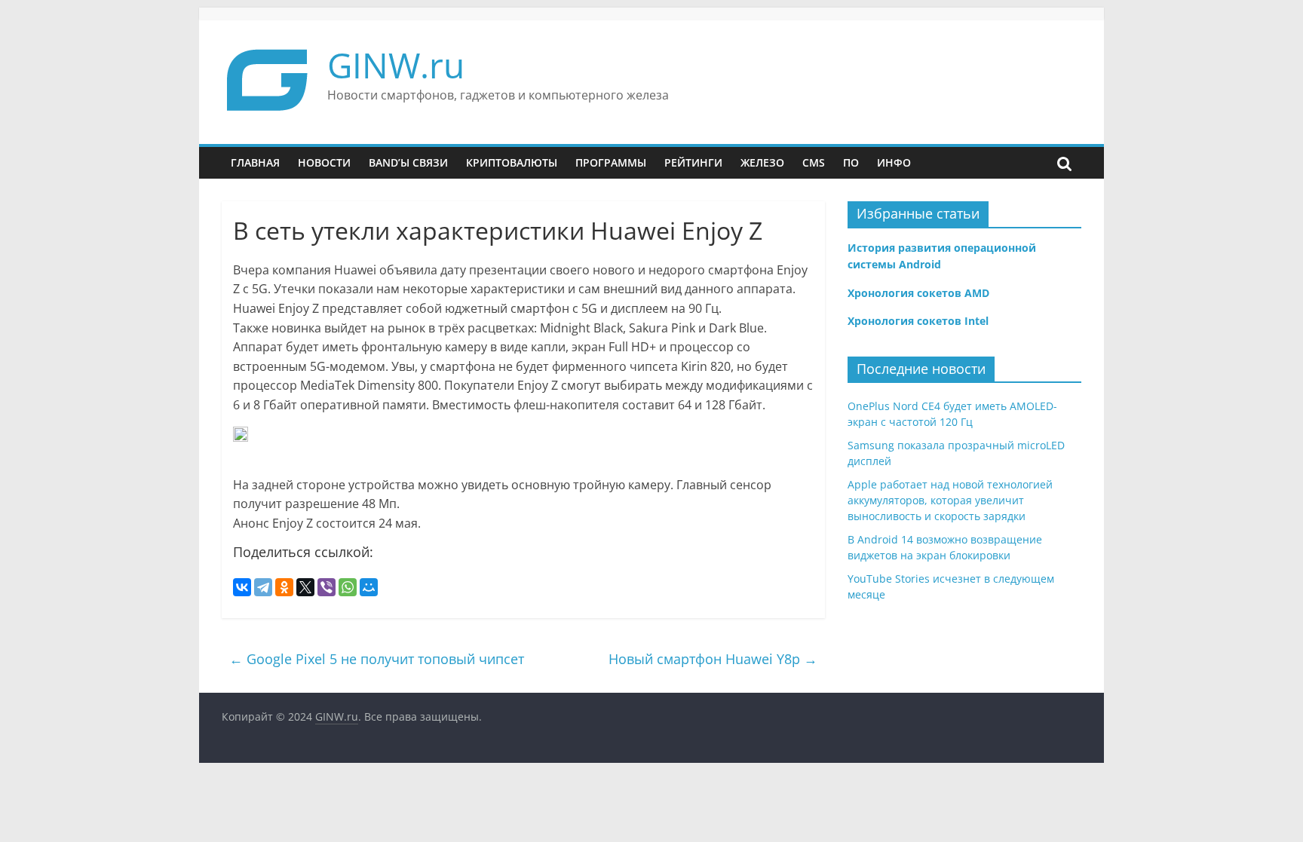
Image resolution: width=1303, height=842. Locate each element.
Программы (610, 162)
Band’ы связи (408, 162)
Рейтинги (693, 162)
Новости (324, 162)
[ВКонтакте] (242, 587)
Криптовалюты (511, 162)
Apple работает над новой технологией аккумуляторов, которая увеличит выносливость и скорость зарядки (950, 500)
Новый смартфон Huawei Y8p (713, 659)
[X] (305, 587)
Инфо (894, 162)
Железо (762, 162)
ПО (851, 162)
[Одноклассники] (284, 587)
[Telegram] (263, 587)
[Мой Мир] (369, 587)
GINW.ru (395, 64)
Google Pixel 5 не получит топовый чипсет (376, 659)
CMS (813, 162)
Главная (255, 162)
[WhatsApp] (348, 587)
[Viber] (326, 587)
